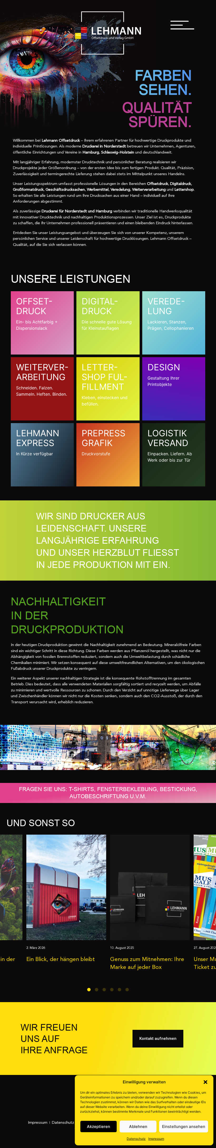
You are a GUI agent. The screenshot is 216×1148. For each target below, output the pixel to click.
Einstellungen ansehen (183, 1126)
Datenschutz (136, 1139)
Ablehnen (138, 1126)
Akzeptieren (98, 1126)
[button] (205, 1082)
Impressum (156, 1139)
